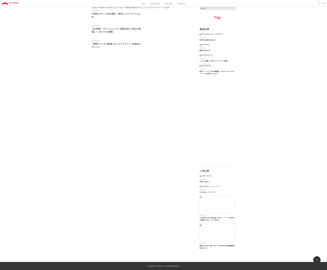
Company (155, 4)
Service (169, 4)
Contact (181, 4)
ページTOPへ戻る (317, 260)
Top (143, 4)
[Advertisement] (143, 72)
